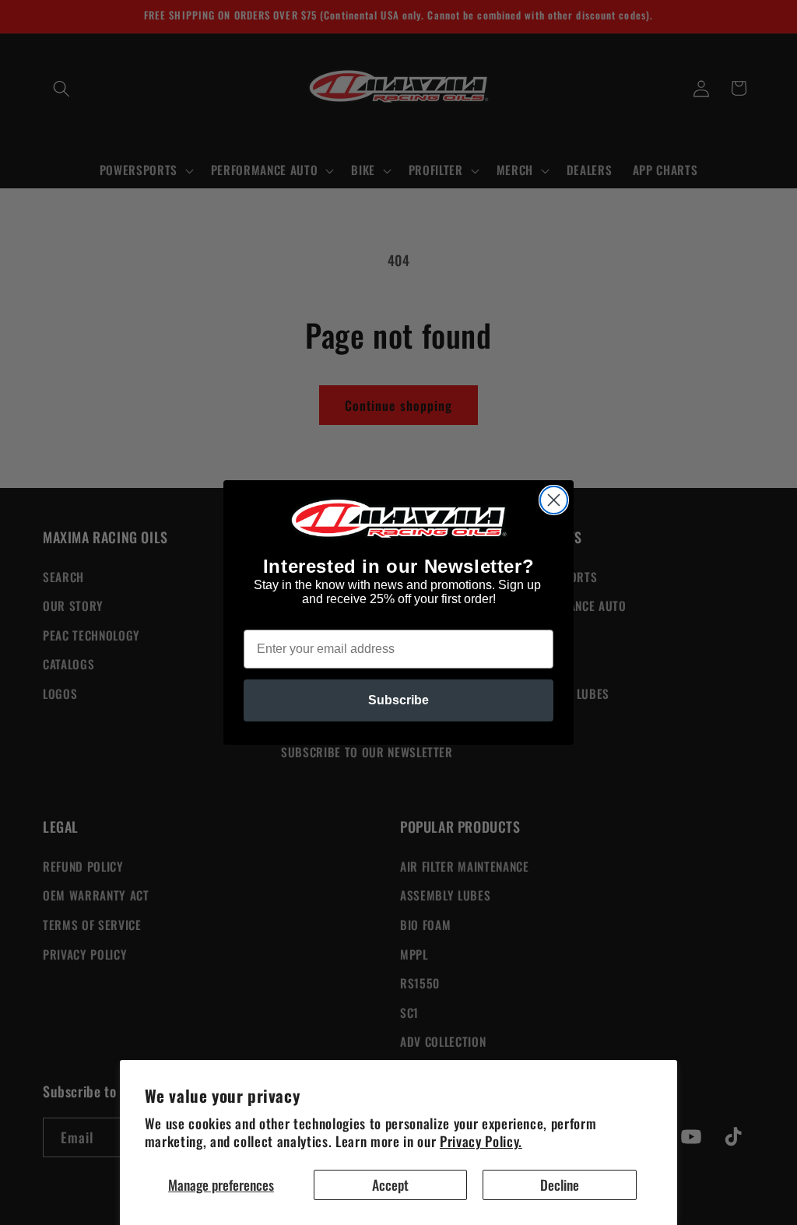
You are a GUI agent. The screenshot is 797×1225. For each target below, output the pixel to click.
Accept (390, 1184)
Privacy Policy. (481, 1141)
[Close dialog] (553, 500)
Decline (559, 1184)
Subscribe (398, 700)
